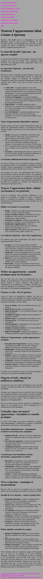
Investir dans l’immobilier (9, 11)
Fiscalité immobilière (8, 17)
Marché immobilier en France (10, 8)
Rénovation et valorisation (9, 20)
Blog (2, 26)
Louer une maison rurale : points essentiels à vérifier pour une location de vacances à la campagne (21, 574)
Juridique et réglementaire (9, 23)
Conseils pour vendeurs (8, 5)
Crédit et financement (8, 14)
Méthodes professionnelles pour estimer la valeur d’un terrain (21, 577)
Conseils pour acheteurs (8, 2)
